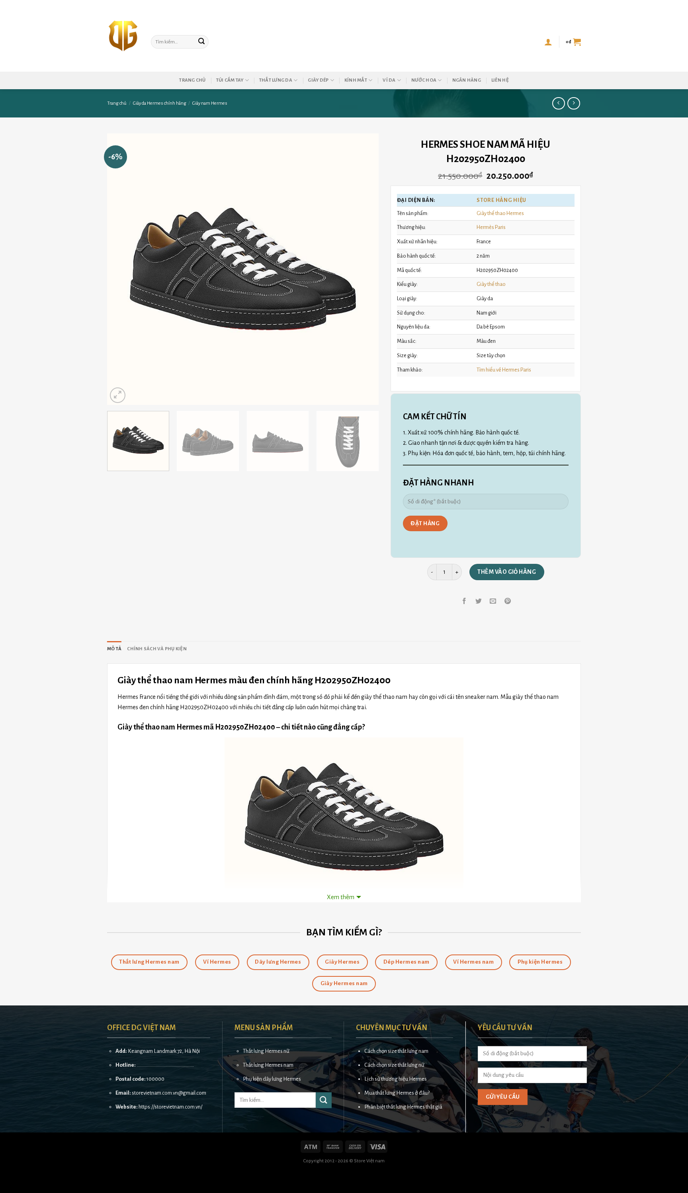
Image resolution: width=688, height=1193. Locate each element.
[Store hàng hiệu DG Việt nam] (123, 36)
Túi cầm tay (230, 80)
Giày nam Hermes (209, 103)
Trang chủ (192, 80)
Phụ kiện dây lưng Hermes (272, 1079)
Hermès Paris (491, 227)
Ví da (389, 80)
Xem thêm (340, 897)
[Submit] (201, 42)
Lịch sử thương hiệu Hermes (395, 1079)
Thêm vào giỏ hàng (506, 572)
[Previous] (122, 269)
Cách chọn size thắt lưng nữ (394, 1065)
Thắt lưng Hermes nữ (266, 1051)
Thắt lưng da (275, 80)
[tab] (114, 649)
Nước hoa (423, 80)
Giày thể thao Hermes (500, 213)
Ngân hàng (466, 80)
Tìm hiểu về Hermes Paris (504, 370)
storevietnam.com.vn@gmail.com (169, 1093)
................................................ (165, 1065)
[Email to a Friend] (493, 601)
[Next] (363, 269)
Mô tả (114, 648)
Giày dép (318, 80)
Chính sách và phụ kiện (157, 648)
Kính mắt (355, 80)
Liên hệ (500, 80)
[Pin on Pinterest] (507, 601)
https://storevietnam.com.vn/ (170, 1107)
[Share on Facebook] (464, 601)
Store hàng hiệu (501, 200)
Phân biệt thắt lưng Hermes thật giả (403, 1107)
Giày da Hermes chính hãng (159, 103)
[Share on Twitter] (478, 601)
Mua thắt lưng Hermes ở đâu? (397, 1093)
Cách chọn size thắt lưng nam (396, 1051)
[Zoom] (117, 395)
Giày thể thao (491, 284)
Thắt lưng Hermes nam (268, 1065)
